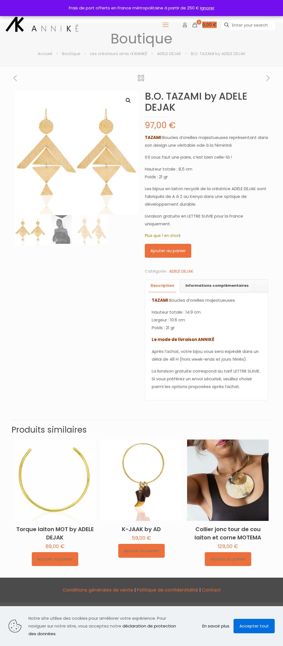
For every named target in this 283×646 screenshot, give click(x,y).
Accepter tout (254, 626)
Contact (211, 590)
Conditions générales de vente (97, 590)
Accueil (45, 53)
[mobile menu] (165, 25)
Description (162, 285)
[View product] (88, 459)
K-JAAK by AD (141, 529)
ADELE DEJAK (169, 53)
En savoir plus (215, 626)
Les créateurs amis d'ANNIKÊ (118, 53)
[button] (128, 100)
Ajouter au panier (168, 251)
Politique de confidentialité (167, 590)
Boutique (71, 53)
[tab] (162, 286)
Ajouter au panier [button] (55, 559)
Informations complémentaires (217, 285)
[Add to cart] (88, 447)
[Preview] (88, 471)
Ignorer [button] (207, 8)
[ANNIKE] (42, 24)
